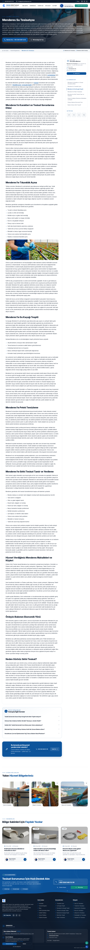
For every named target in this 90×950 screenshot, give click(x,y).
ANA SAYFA (25, 5)
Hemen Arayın (62, 887)
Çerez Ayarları (17, 946)
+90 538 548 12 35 (43, 749)
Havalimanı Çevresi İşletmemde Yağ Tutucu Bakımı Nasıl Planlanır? (25, 733)
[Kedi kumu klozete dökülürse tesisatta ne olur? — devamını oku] (25, 859)
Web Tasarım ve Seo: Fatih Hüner (81, 947)
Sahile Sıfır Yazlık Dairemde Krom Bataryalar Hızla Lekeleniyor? (24, 725)
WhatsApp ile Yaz (38, 39)
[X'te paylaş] (74, 115)
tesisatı (36, 82)
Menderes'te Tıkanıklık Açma (74, 86)
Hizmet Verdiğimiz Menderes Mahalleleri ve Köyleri (77, 99)
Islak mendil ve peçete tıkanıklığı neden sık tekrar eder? (44, 849)
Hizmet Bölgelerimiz (15, 50)
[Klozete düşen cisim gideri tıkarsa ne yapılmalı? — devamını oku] (83, 859)
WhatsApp (80, 887)
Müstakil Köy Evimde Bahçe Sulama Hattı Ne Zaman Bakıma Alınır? (25, 729)
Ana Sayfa (6, 50)
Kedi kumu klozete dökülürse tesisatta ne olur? (14, 849)
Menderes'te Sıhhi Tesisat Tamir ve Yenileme (76, 95)
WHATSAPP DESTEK (82, 5)
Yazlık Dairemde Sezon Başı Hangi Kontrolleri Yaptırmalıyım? (23, 716)
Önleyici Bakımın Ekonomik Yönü (75, 102)
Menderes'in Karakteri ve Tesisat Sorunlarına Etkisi (75, 83)
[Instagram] (82, 1)
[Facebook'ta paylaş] (69, 115)
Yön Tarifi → (49, 940)
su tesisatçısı (51, 75)
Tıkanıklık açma (16, 85)
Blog (78, 1)
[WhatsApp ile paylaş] (79, 115)
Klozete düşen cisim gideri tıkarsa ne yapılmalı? (72, 849)
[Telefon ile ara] (86, 946)
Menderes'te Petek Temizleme (75, 91)
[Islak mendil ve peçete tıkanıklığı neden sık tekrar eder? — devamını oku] (54, 859)
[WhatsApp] (87, 1)
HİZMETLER (40, 5)
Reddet (24, 943)
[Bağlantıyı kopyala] (84, 115)
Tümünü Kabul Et (9, 943)
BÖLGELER (47, 5)
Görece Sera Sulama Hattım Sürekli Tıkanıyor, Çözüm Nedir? (23, 721)
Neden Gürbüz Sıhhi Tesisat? (74, 105)
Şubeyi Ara (77, 73)
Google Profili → (56, 940)
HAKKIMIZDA (33, 5)
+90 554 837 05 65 (53, 935)
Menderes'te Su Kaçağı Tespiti (75, 89)
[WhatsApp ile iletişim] (86, 942)
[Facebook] (84, 1)
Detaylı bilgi (20, 941)
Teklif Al (54, 749)
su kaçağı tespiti (27, 85)
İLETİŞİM (54, 5)
